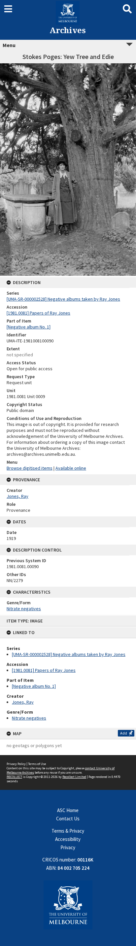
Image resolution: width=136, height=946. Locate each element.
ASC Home (68, 810)
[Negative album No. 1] (34, 686)
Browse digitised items (29, 468)
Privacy (67, 847)
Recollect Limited (74, 777)
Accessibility (68, 839)
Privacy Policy (16, 764)
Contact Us (68, 818)
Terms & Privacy (67, 831)
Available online (70, 468)
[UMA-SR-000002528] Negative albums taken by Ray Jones (68, 654)
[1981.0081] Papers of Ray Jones (44, 670)
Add (123, 733)
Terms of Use (37, 764)
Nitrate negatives (29, 718)
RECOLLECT (14, 777)
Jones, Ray (23, 702)
